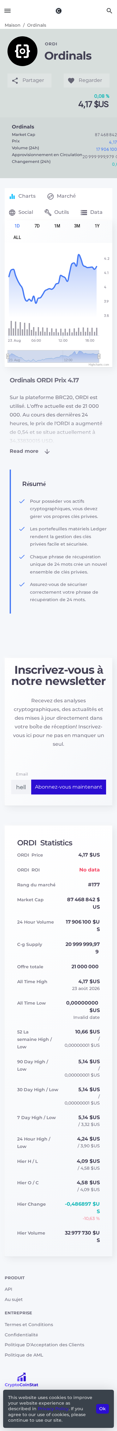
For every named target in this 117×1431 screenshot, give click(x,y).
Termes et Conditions (29, 1324)
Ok (102, 1408)
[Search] (109, 10)
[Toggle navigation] (7, 10)
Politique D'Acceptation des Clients (44, 1345)
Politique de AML (24, 1355)
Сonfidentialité (21, 1335)
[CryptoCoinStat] (58, 10)
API (8, 1289)
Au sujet (14, 1299)
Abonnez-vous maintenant (68, 787)
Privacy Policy (53, 1408)
